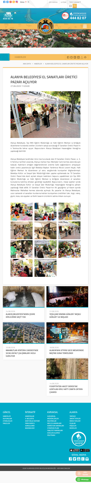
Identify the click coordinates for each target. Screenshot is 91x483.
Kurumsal (51, 416)
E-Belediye (29, 418)
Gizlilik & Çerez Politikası (53, 434)
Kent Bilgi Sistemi (32, 421)
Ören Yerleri (75, 421)
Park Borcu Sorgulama (30, 424)
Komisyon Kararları (55, 425)
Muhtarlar (51, 421)
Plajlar (73, 423)
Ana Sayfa (27, 64)
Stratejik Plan (53, 428)
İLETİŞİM (63, 2)
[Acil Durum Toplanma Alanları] (26, 13)
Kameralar (29, 416)
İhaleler (6, 423)
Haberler (38, 64)
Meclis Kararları (54, 423)
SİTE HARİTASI (53, 2)
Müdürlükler (53, 418)
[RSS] (14, 1)
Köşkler (73, 425)
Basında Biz (29, 428)
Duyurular (7, 418)
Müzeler (73, 428)
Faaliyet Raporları (55, 430)
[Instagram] (17, 1)
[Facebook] (4, 1)
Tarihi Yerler (75, 418)
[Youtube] (10, 1)
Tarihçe (73, 416)
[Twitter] (7, 1)
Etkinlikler (7, 421)
